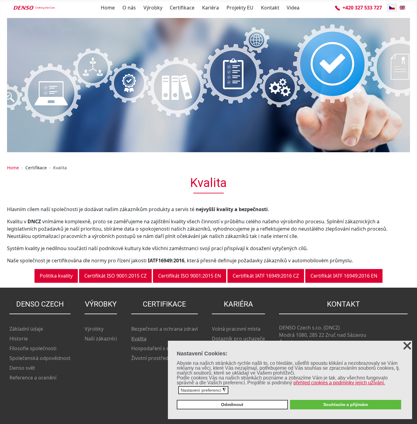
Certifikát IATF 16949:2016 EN (343, 275)
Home (108, 7)
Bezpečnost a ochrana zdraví (164, 328)
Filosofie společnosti (32, 348)
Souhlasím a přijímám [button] (345, 404)
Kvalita (139, 338)
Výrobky (152, 7)
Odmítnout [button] (232, 404)
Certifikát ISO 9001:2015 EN (189, 275)
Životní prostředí (150, 358)
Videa (293, 7)
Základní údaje (26, 328)
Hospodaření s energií (157, 348)
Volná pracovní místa (236, 328)
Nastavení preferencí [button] (203, 390)
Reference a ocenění (32, 377)
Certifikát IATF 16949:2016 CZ (266, 275)
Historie (18, 338)
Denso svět (22, 368)
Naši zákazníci (101, 338)
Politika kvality (56, 275)
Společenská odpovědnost (40, 358)
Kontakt (270, 7)
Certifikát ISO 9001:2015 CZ (115, 275)
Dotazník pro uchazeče (238, 338)
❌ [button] (407, 346)
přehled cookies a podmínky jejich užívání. (339, 382)
